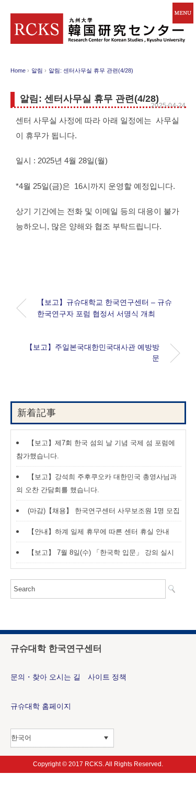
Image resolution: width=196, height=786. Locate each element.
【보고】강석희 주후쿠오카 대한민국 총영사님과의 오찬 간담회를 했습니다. (96, 483)
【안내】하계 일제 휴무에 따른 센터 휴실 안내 (98, 531)
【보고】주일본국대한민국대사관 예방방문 (92, 353)
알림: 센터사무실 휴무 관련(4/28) (91, 70)
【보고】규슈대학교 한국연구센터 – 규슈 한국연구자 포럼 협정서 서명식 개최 (104, 308)
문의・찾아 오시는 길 (45, 677)
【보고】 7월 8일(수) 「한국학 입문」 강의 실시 (101, 552)
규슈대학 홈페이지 (40, 706)
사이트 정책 (107, 677)
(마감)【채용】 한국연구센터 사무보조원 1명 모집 (104, 511)
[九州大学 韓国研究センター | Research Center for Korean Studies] (98, 20)
